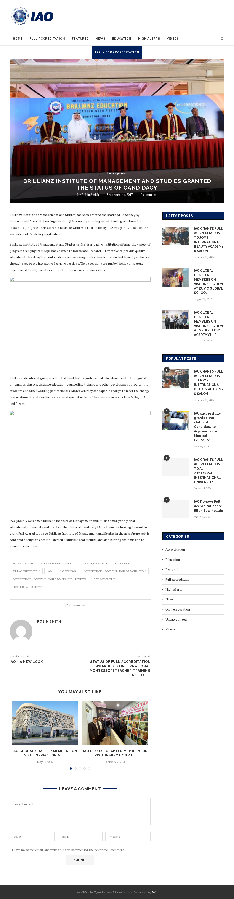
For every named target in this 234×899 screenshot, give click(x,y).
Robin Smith (90, 194)
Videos (173, 38)
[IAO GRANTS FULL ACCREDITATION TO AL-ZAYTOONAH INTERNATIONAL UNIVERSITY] (175, 467)
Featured (80, 38)
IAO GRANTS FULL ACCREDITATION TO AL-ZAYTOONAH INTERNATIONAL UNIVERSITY (208, 471)
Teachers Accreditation (29, 587)
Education (121, 38)
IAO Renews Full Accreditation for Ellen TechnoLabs (208, 506)
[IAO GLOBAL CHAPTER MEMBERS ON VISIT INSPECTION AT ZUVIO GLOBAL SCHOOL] (175, 277)
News (100, 38)
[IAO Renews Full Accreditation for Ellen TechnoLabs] (175, 509)
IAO (49, 571)
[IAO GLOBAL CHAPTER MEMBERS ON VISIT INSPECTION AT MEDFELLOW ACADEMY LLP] (175, 319)
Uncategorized (117, 173)
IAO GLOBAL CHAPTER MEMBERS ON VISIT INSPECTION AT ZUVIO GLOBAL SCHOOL (208, 282)
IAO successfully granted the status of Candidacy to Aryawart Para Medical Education (207, 427)
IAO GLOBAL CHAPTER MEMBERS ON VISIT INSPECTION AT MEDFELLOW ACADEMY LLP (208, 324)
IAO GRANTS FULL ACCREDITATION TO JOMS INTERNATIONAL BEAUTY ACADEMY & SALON (208, 240)
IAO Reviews (68, 571)
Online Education (177, 609)
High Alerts (149, 38)
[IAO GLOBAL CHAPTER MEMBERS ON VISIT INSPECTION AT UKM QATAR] (45, 723)
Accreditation (23, 563)
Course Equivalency (93, 563)
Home (18, 38)
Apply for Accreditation (117, 52)
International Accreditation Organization (115, 571)
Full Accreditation (47, 38)
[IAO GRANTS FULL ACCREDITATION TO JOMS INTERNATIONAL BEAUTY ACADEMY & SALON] (175, 236)
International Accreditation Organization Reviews (49, 579)
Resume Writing (104, 579)
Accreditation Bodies (56, 563)
